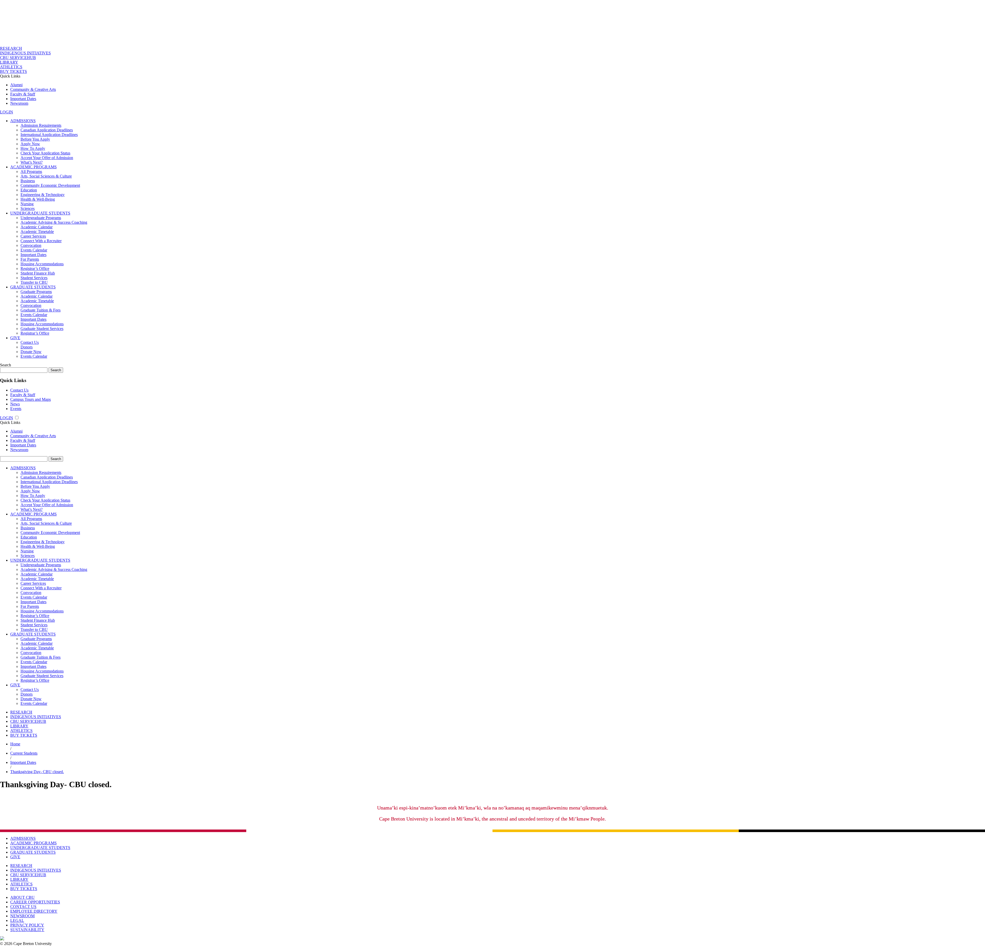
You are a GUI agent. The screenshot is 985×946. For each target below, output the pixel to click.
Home (15, 744)
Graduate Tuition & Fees (41, 310)
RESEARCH (11, 48)
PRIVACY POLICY (27, 925)
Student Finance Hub (38, 273)
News (15, 404)
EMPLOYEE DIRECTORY (33, 911)
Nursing (27, 204)
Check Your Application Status (45, 153)
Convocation (31, 245)
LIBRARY (9, 62)
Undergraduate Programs (41, 218)
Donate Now (31, 351)
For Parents (30, 259)
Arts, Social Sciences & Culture (46, 176)
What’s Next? (32, 162)
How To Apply (33, 148)
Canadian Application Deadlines (47, 130)
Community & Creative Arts (33, 89)
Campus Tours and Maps (30, 399)
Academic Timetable (37, 231)
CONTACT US (23, 906)
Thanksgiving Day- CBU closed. (37, 771)
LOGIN (6, 112)
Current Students (23, 753)
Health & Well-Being (38, 199)
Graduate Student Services (42, 328)
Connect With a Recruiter (41, 241)
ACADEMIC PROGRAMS (33, 167)
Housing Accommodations (42, 264)
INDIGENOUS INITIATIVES (25, 53)
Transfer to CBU (34, 282)
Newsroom (19, 103)
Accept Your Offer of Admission (47, 157)
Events (15, 408)
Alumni (16, 85)
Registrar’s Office (35, 268)
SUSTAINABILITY (27, 930)
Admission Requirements (41, 125)
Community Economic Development (50, 185)
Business (28, 181)
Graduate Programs (36, 291)
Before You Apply (35, 139)
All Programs (31, 171)
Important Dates (23, 98)
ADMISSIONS (23, 121)
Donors (27, 347)
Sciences (28, 208)
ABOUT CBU (22, 897)
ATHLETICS (11, 67)
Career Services (33, 236)
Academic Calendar (37, 227)
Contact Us (30, 342)
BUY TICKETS (13, 71)
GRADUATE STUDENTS (33, 287)
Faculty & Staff (22, 94)
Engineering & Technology (43, 194)
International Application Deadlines (49, 134)
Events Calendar (34, 250)
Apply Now (30, 144)
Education (29, 190)
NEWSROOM (22, 916)
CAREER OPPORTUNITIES (35, 902)
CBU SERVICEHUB (18, 57)
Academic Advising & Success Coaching (54, 222)
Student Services (34, 278)
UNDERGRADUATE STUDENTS (40, 213)
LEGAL (17, 920)
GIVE (15, 338)
